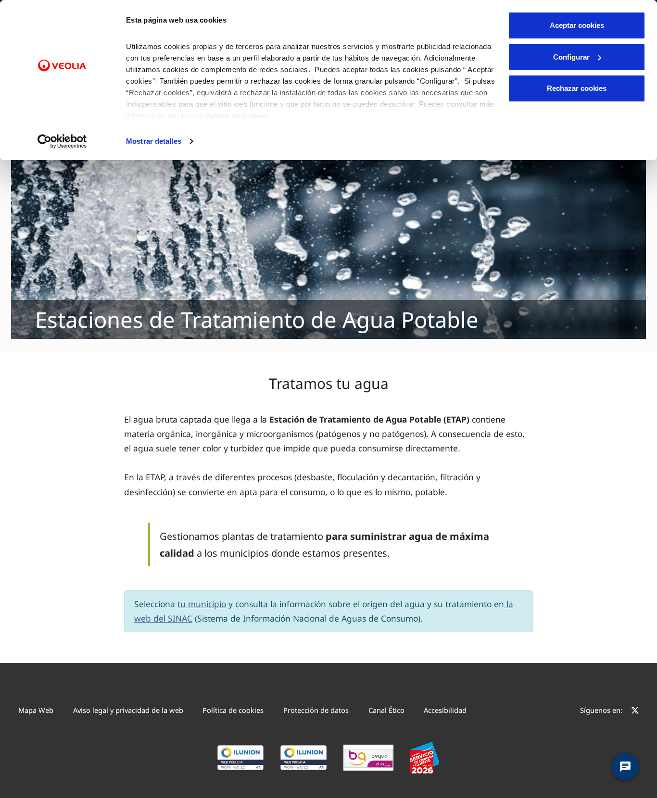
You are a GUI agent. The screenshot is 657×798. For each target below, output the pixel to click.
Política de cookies (233, 710)
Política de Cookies (236, 116)
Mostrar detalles (153, 141)
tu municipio (201, 604)
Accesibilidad (445, 710)
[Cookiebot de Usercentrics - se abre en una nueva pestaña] (62, 141)
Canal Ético (386, 710)
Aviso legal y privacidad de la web (128, 710)
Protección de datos (316, 710)
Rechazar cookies (576, 88)
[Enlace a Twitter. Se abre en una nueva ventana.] (635, 711)
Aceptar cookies (577, 25)
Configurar (571, 57)
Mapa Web (35, 710)
